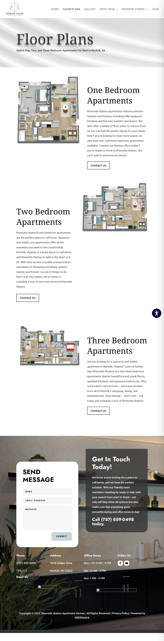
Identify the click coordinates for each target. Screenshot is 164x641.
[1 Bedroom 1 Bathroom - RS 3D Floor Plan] (48, 143)
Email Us (22, 577)
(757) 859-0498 (117, 519)
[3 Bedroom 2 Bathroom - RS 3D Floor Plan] (50, 365)
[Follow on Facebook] (120, 563)
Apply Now (107, 9)
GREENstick (82, 617)
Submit (61, 536)
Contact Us (98, 165)
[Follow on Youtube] (126, 563)
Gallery (90, 9)
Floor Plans (71, 9)
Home (55, 9)
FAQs (155, 9)
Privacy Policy (120, 613)
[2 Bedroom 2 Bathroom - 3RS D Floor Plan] (115, 231)
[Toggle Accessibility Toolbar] (157, 313)
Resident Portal (133, 9)
